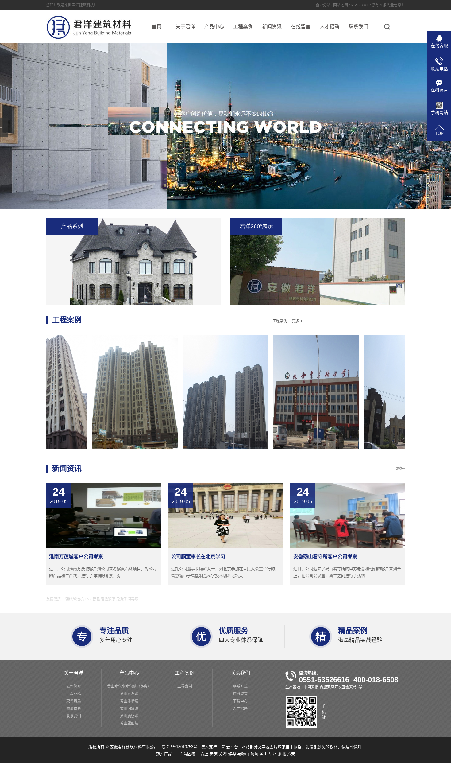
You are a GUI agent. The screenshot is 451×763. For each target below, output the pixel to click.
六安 (291, 753)
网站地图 (341, 5)
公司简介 (73, 686)
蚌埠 (232, 753)
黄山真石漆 (129, 694)
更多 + (297, 321)
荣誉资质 (73, 701)
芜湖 (223, 753)
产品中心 (214, 26)
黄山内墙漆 (129, 709)
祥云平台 (230, 747)
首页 (156, 26)
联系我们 (358, 26)
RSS (354, 5)
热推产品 (164, 753)
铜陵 (255, 753)
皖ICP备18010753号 (179, 747)
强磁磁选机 (75, 599)
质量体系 (73, 709)
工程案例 (243, 26)
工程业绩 (73, 694)
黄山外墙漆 (129, 701)
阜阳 (273, 753)
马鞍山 (243, 753)
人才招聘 (329, 26)
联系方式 (240, 686)
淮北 (282, 753)
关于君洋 (185, 26)
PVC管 (91, 599)
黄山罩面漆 (129, 723)
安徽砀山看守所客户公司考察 (325, 556)
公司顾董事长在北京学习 (198, 556)
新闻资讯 (272, 26)
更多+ (400, 468)
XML (365, 5)
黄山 (264, 753)
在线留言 (300, 26)
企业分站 (323, 5)
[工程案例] (107, 392)
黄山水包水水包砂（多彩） (129, 686)
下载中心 (240, 701)
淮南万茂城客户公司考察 (76, 556)
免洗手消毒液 (127, 599)
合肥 (205, 753)
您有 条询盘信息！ (388, 5)
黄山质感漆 (129, 716)
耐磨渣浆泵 (106, 599)
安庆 (214, 753)
